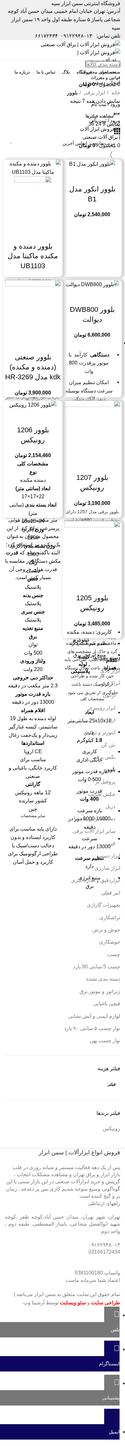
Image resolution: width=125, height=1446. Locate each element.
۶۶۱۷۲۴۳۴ (46, 36)
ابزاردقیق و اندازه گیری (95, 880)
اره (112, 720)
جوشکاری (109, 942)
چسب (113, 954)
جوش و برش (106, 929)
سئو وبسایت (73, 1302)
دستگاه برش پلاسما (94, 818)
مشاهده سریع (92, 176)
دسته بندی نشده (103, 979)
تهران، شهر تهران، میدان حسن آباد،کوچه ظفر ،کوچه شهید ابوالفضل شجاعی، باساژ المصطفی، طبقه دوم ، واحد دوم (62, 1224)
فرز (111, 843)
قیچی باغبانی (106, 1003)
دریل (110, 806)
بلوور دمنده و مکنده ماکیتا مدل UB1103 (33, 256)
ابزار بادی (110, 671)
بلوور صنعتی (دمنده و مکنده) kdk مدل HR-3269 (33, 367)
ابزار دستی (108, 856)
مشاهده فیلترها (100, 116)
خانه (115, 92)
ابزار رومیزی (101, 707)
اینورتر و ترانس (99, 732)
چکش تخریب (101, 794)
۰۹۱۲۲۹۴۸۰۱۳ (76, 36)
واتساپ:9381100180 (97, 1272)
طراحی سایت (105, 1302)
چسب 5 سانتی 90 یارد (96, 966)
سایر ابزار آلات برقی (93, 831)
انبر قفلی (110, 892)
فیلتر (112, 1084)
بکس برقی (104, 757)
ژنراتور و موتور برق (99, 991)
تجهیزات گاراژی (103, 905)
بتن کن (108, 744)
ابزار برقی (109, 683)
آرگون (109, 695)
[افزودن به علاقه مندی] (75, 176)
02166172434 (104, 1252)
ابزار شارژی (107, 868)
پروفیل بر (105, 781)
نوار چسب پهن (105, 1040)
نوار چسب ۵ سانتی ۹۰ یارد (92, 1028)
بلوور (110, 769)
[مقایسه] (110, 176)
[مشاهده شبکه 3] (117, 132)
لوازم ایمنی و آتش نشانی (94, 1016)
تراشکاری (109, 917)
